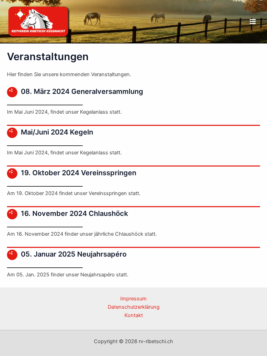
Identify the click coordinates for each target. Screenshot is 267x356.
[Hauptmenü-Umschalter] (252, 21)
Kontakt (133, 315)
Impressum (133, 299)
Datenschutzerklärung (134, 307)
